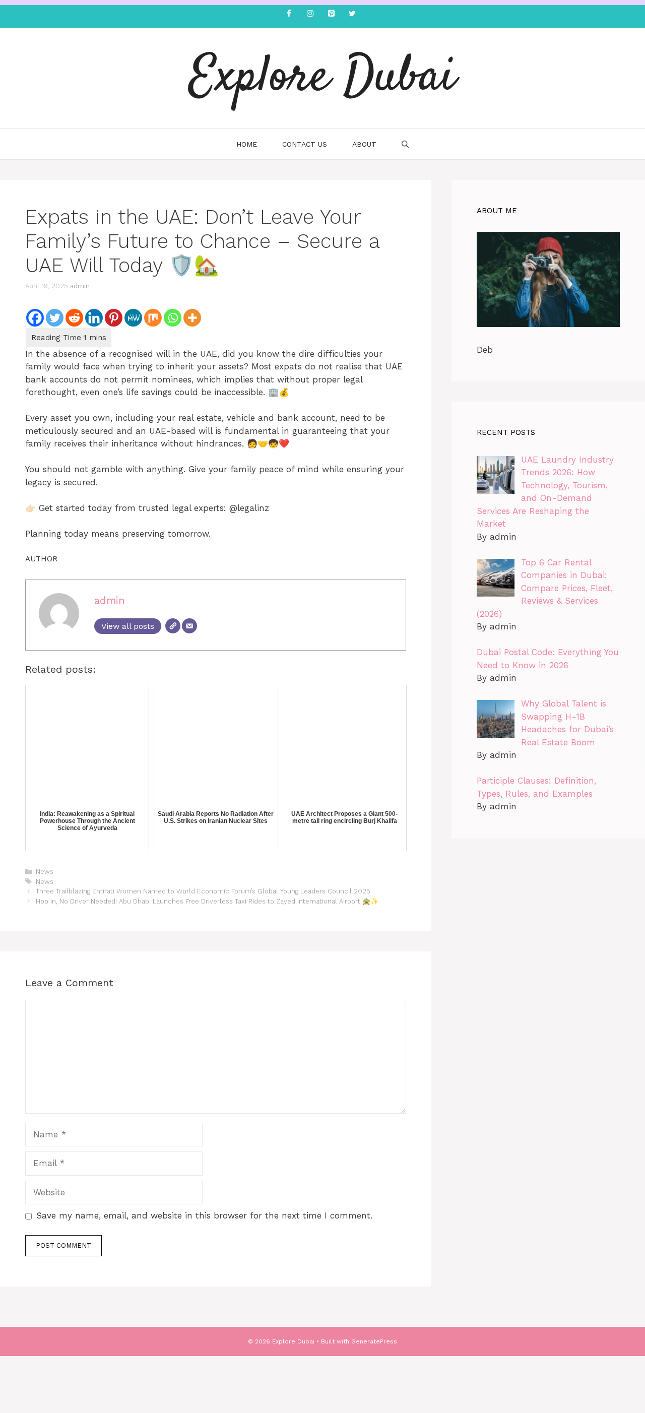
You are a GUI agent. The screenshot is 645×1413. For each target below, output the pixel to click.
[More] (192, 318)
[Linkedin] (94, 318)
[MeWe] (133, 318)
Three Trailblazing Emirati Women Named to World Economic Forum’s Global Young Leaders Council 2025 (203, 891)
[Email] (189, 625)
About (364, 144)
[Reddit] (74, 318)
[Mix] (153, 318)
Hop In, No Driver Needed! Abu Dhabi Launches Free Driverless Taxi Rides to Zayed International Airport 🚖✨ (207, 901)
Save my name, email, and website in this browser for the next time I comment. (204, 1215)
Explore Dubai (322, 78)
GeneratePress (374, 1341)
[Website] (172, 625)
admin (80, 286)
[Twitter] (352, 14)
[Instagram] (309, 14)
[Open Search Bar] (405, 144)
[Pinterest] (331, 14)
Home (246, 144)
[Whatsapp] (172, 318)
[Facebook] (288, 14)
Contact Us (304, 144)
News (44, 871)
